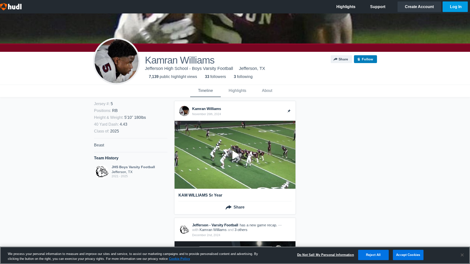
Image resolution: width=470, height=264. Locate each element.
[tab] (205, 91)
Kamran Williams (213, 230)
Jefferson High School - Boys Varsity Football (189, 68)
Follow (367, 59)
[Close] (462, 255)
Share (343, 59)
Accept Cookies (408, 255)
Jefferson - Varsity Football (215, 225)
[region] (235, 255)
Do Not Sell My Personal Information (325, 255)
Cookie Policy (179, 259)
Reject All (373, 255)
